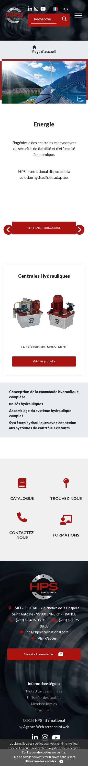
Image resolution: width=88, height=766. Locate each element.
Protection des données (44, 691)
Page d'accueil (44, 51)
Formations (66, 535)
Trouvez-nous (66, 498)
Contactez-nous (22, 534)
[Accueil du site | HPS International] (14, 15)
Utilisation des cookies (44, 697)
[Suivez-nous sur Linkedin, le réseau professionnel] (30, 8)
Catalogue (22, 498)
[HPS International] (26, 586)
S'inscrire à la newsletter (38, 654)
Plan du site (44, 710)
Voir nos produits (44, 361)
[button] (8, 230)
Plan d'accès (47, 638)
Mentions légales (44, 704)
